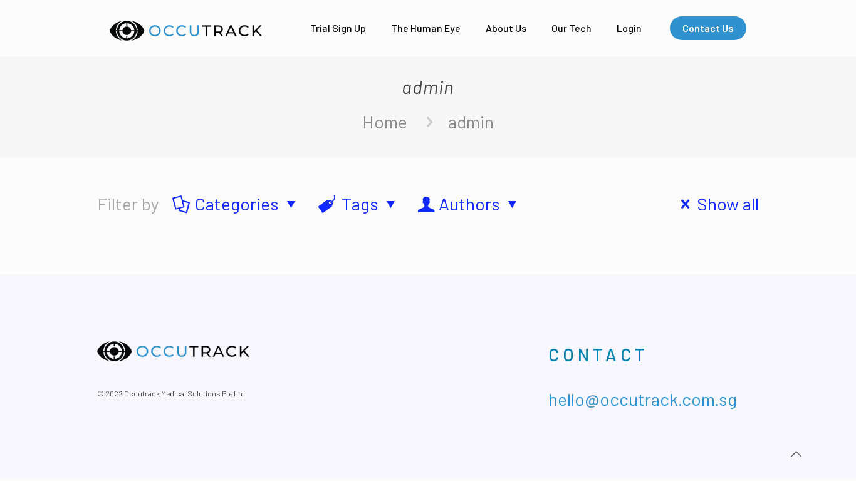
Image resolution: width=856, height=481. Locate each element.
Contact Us (708, 28)
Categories (237, 203)
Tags (360, 203)
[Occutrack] (186, 28)
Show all (728, 203)
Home (384, 121)
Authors (469, 203)
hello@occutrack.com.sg (642, 399)
